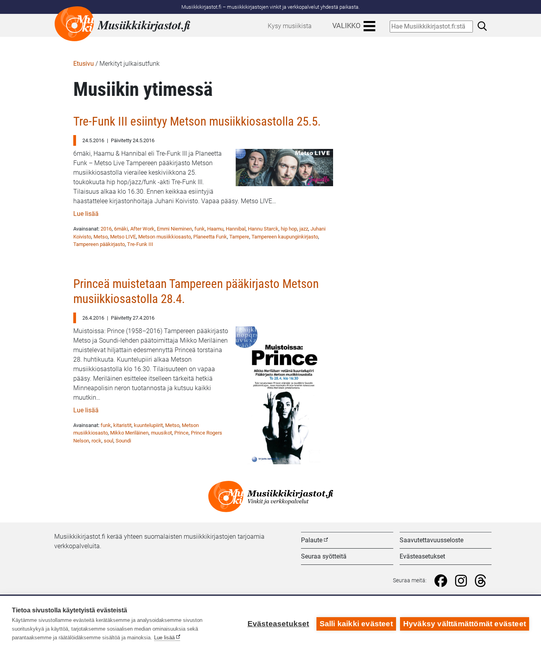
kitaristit (122, 425)
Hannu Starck (263, 229)
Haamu (215, 229)
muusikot (161, 433)
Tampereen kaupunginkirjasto (284, 237)
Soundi (123, 441)
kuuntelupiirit (148, 425)
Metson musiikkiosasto (164, 237)
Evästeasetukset (422, 556)
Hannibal (236, 229)
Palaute (311, 540)
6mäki (121, 229)
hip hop (289, 229)
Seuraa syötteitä (324, 556)
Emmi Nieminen (174, 229)
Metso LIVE (123, 237)
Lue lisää (86, 213)
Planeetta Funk (210, 237)
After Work (142, 229)
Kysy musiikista (290, 26)
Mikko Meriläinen (129, 433)
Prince (181, 433)
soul (108, 441)
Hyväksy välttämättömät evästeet (464, 624)
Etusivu (83, 63)
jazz (303, 229)
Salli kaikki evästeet (356, 624)
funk (199, 229)
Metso (100, 237)
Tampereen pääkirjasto (99, 244)
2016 (106, 229)
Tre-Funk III (140, 244)
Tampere (239, 237)
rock (96, 441)
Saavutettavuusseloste (431, 540)
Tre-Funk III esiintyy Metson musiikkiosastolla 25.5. (197, 121)
